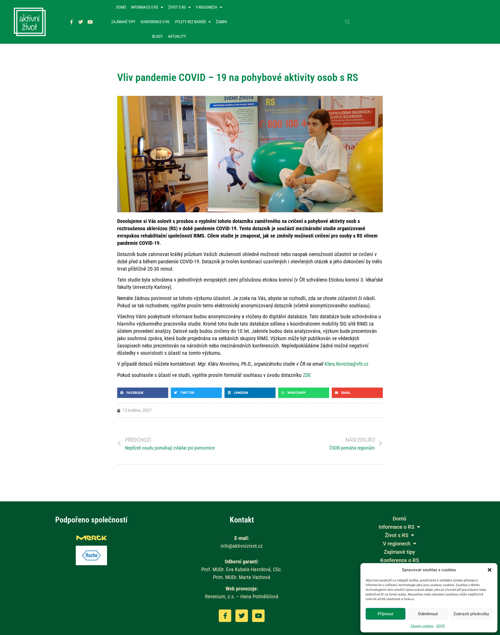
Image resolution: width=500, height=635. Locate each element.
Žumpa (221, 22)
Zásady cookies (422, 626)
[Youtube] (90, 22)
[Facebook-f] (71, 22)
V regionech (206, 7)
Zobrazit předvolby (471, 613)
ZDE (307, 375)
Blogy (157, 36)
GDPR (440, 626)
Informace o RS (144, 7)
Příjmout (385, 613)
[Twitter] (80, 22)
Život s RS (177, 7)
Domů (121, 7)
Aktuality (177, 36)
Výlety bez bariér (190, 22)
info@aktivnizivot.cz (242, 546)
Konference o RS (155, 22)
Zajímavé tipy (123, 22)
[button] (489, 569)
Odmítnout (428, 613)
